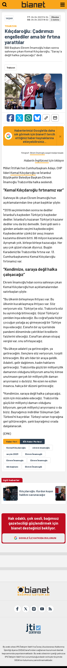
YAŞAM (9, 18)
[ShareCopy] (46, 118)
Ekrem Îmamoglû (33, 454)
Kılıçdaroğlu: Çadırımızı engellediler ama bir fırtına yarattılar (32, 36)
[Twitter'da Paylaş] (19, 118)
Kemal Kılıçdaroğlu (23, 172)
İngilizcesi (42, 160)
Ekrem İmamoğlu (37, 153)
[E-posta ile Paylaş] (55, 118)
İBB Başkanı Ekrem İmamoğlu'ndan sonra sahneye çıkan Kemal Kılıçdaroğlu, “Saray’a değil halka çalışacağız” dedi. (33, 51)
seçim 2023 (12, 454)
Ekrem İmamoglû (33, 466)
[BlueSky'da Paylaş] (37, 118)
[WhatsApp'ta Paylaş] (28, 118)
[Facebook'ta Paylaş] (10, 118)
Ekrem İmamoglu (14, 460)
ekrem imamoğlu (41, 447)
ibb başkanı (12, 466)
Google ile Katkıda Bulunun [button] (37, 537)
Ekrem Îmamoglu (38, 460)
